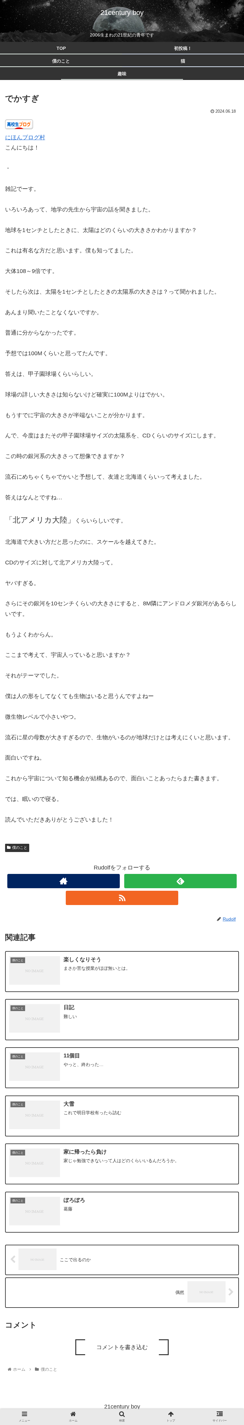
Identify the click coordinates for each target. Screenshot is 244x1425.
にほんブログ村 (25, 137)
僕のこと (19, 847)
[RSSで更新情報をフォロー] (122, 898)
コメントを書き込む (122, 1347)
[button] (225, 871)
